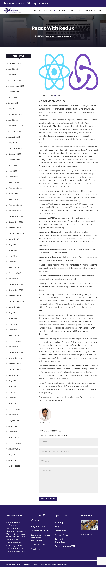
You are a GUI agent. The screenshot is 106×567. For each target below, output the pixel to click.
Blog (45, 36)
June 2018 (12, 318)
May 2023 (12, 143)
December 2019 (15, 216)
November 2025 (15, 75)
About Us (75, 10)
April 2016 (12, 432)
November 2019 (15, 222)
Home (37, 10)
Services (48, 10)
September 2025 (16, 86)
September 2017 (16, 369)
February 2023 (15, 148)
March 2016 (13, 437)
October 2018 (14, 296)
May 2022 (12, 171)
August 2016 (14, 420)
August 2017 (13, 375)
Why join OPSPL (38, 526)
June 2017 (12, 386)
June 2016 (12, 426)
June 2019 (12, 250)
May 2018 (12, 324)
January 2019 (14, 279)
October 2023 (14, 131)
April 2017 (12, 398)
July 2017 (12, 381)
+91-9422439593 (15, 3)
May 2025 (12, 109)
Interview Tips (38, 545)
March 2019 (13, 267)
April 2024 (13, 120)
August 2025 (14, 92)
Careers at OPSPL (40, 530)
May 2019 (12, 256)
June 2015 (12, 460)
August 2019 (14, 239)
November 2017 (15, 358)
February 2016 (14, 443)
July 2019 (12, 245)
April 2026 (13, 69)
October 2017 (14, 364)
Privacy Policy (62, 535)
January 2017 (14, 415)
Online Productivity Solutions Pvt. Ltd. (36, 564)
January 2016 (14, 449)
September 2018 (16, 301)
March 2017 (13, 403)
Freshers (35, 549)
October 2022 (14, 154)
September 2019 (16, 233)
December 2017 (15, 352)
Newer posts (15, 63)
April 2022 (13, 177)
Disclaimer (60, 531)
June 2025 (13, 103)
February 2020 (15, 205)
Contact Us (89, 10)
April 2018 (12, 330)
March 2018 (13, 335)
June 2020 (13, 194)
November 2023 (15, 126)
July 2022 (12, 165)
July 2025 (12, 97)
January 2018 (14, 347)
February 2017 (14, 409)
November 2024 (15, 114)
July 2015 (12, 454)
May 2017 (12, 392)
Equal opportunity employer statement (40, 538)
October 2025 (14, 80)
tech (59, 96)
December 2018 (15, 284)
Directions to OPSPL (65, 546)
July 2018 (12, 313)
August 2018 (14, 307)
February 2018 (14, 341)
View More (86, 534)
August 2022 (14, 160)
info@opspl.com (39, 3)
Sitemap (59, 522)
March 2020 (13, 199)
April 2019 (12, 262)
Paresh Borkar (45, 422)
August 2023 (14, 137)
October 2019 (14, 228)
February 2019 (14, 273)
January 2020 (14, 211)
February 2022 (15, 188)
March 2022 (13, 182)
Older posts (14, 466)
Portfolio (61, 10)
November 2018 (15, 290)
